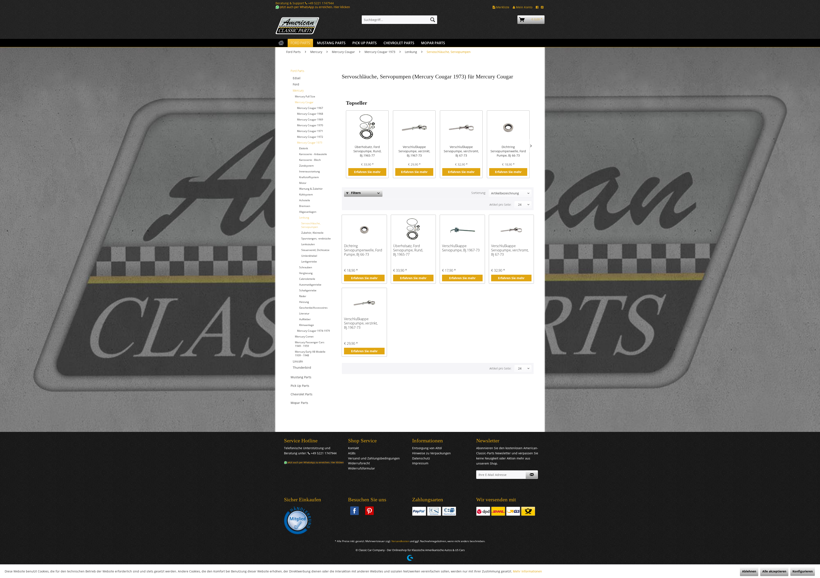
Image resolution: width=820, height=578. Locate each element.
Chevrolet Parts (301, 394)
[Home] (281, 43)
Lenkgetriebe (309, 261)
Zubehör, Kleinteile (312, 233)
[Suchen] (432, 19)
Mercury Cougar (304, 102)
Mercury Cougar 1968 (310, 114)
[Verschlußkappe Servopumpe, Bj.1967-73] (462, 230)
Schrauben (305, 267)
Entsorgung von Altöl (427, 448)
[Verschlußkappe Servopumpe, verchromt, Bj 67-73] (461, 128)
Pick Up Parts (300, 386)
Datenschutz (421, 458)
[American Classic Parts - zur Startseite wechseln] (308, 26)
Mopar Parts (299, 403)
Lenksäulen (308, 244)
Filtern (355, 193)
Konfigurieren (802, 571)
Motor (302, 183)
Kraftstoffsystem (309, 177)
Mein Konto (523, 7)
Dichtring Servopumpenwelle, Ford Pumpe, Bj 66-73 (508, 151)
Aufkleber (305, 319)
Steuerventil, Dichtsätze (315, 250)
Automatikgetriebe (310, 284)
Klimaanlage (306, 325)
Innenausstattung (309, 171)
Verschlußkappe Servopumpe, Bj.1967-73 (461, 248)
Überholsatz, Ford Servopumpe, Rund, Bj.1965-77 (367, 151)
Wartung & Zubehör (311, 189)
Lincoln (298, 361)
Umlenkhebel (309, 256)
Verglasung (306, 273)
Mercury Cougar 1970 (310, 125)
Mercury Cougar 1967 (310, 108)
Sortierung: (478, 193)
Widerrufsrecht (359, 463)
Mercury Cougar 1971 (310, 131)
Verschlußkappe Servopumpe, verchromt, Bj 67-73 (461, 151)
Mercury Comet (304, 336)
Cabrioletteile (307, 279)
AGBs (352, 453)
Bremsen (304, 206)
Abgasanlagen (307, 212)
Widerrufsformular (361, 468)
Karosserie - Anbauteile (313, 154)
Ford (296, 84)
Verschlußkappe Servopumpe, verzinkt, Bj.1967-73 (414, 151)
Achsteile (304, 200)
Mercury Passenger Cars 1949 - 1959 (309, 344)
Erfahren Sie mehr (367, 172)
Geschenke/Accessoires (313, 308)
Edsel (296, 78)
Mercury (298, 90)
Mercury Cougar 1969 (310, 119)
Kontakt (353, 448)
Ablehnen (749, 571)
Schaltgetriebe (307, 290)
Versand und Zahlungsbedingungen (374, 458)
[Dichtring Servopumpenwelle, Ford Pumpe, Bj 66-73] (508, 128)
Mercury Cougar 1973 (309, 142)
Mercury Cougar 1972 (310, 137)
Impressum (420, 463)
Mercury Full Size (305, 96)
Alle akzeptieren (774, 571)
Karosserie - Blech (310, 160)
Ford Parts (297, 71)
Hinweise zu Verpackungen (431, 453)
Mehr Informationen (527, 571)
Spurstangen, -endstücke (316, 238)
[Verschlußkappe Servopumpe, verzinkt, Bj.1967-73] (414, 128)
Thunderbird (302, 367)
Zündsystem (306, 165)
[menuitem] (399, 19)
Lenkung (304, 217)
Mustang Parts (301, 377)
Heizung (304, 302)
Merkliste (502, 7)
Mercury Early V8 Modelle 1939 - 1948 (310, 353)
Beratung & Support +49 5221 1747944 (304, 3)
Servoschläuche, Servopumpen (311, 225)
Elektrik (303, 148)
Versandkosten (400, 541)
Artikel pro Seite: (500, 204)
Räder (302, 296)
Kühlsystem (306, 194)
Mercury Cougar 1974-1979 (313, 331)
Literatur (304, 313)
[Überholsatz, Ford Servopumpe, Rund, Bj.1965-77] (367, 128)
